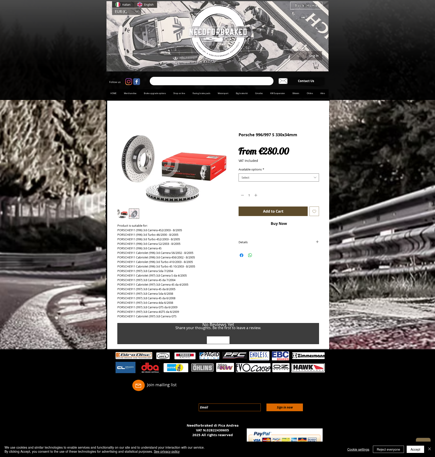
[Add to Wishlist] (314, 212)
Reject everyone (388, 449)
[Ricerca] (211, 81)
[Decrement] (242, 196)
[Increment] (256, 196)
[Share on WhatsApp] (250, 256)
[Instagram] (128, 81)
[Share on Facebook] (241, 256)
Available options (251, 170)
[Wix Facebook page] (136, 81)
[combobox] (279, 178)
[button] (126, 11)
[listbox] (126, 11)
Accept (415, 449)
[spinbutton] (249, 196)
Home (122, 116)
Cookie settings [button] (358, 449)
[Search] (324, 53)
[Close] (429, 449)
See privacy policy (167, 451)
